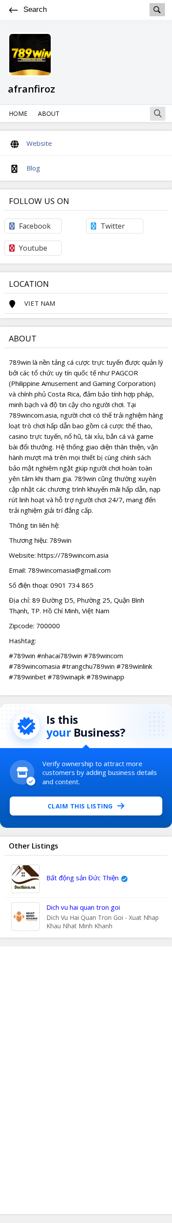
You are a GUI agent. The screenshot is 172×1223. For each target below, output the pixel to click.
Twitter (113, 226)
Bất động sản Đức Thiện (82, 877)
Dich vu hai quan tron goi (83, 907)
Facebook (35, 226)
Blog (33, 167)
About (49, 113)
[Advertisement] (86, 1080)
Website (39, 143)
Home (18, 113)
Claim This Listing (80, 806)
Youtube (33, 248)
